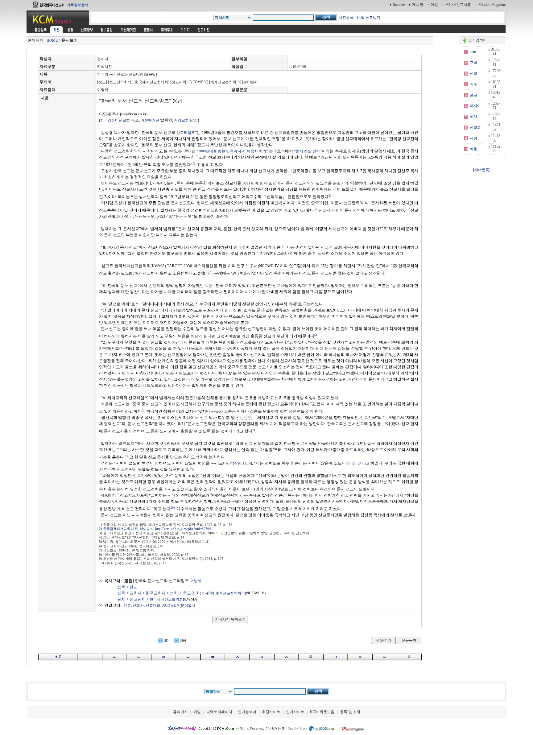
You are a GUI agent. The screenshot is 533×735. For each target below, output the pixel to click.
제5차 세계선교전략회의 (225, 593)
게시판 (417, 4)
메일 (434, 4)
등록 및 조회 (350, 712)
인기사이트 (295, 712)
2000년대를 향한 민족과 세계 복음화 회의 (232, 151)
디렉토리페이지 (219, 712)
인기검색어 (247, 712)
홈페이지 (180, 712)
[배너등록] (481, 170)
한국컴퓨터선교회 (115, 120)
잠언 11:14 (242, 463)
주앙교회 (181, 120)
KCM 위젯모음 (322, 712)
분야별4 (187, 605)
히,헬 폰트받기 (368, 17)
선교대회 (153, 605)
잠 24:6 (358, 463)
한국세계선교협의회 (166, 599)
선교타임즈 (185, 132)
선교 (127, 605)
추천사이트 (271, 712)
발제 (197, 581)
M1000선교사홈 (458, 4)
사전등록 (346, 17)
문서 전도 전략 (308, 151)
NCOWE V (171, 605)
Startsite (399, 4)
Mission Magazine (492, 4)
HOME (52, 40)
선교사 (138, 605)
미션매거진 (150, 120)
